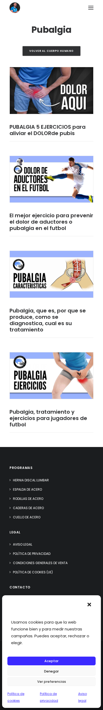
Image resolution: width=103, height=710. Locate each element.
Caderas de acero (28, 508)
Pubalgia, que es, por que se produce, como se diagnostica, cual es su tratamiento (48, 320)
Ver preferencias (51, 681)
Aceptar (51, 661)
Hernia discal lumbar (31, 480)
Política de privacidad (31, 553)
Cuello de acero (26, 517)
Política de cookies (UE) (33, 572)
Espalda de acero (27, 489)
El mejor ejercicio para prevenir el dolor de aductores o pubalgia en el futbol (51, 222)
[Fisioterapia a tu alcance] (15, 7)
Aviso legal (22, 544)
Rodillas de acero (28, 498)
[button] (89, 604)
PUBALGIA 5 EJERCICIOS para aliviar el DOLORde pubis (48, 130)
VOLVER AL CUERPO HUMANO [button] (51, 51)
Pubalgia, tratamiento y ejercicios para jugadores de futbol (48, 418)
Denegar (51, 671)
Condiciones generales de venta (40, 563)
